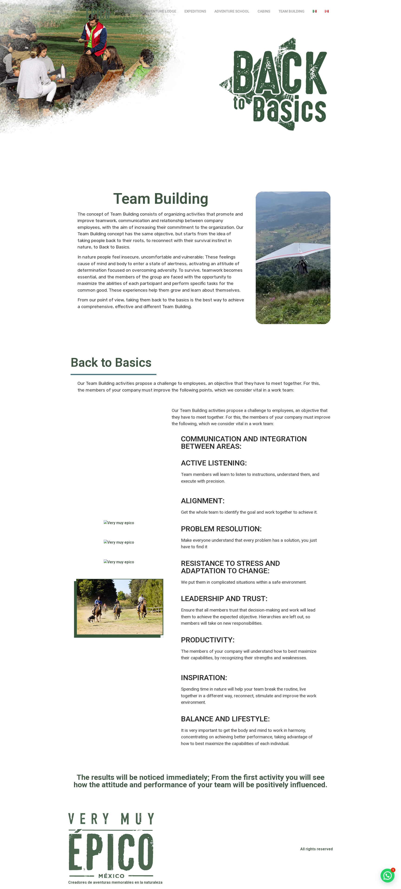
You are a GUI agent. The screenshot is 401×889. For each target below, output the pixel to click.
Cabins (264, 11)
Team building (291, 11)
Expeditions (195, 11)
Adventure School (231, 11)
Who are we (125, 11)
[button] (388, 876)
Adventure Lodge (160, 11)
